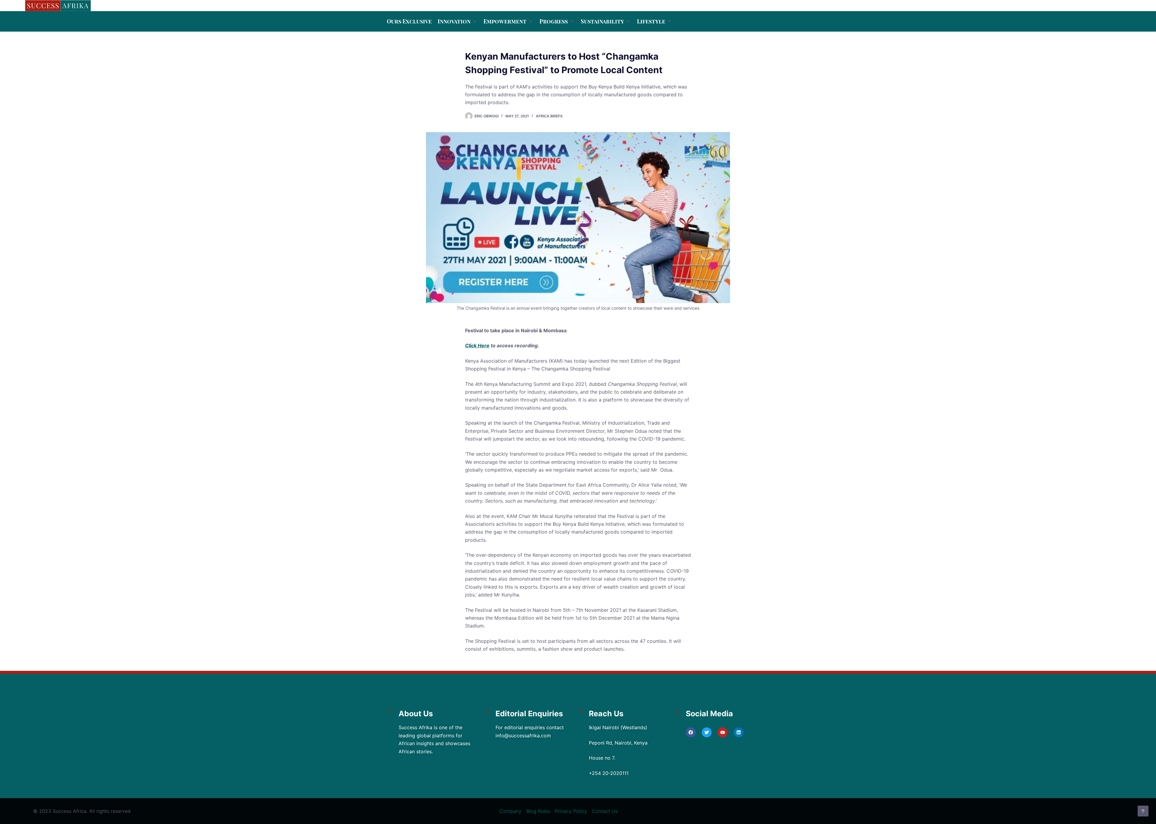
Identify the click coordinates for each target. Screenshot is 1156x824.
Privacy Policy (571, 811)
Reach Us (606, 713)
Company (510, 811)
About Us (416, 713)
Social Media (709, 713)
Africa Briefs (549, 116)
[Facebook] (691, 732)
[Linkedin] (739, 732)
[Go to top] (1143, 811)
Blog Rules (538, 811)
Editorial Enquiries (529, 713)
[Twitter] (707, 732)
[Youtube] (723, 732)
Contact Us (605, 811)
